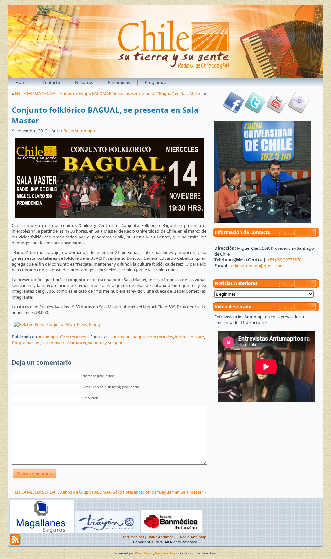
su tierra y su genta (106, 342)
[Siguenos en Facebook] (233, 111)
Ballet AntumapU (162, 536)
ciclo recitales (160, 337)
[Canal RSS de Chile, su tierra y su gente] (15, 539)
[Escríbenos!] (298, 111)
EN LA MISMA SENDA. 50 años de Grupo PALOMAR (63, 93)
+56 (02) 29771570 (284, 260)
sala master (53, 342)
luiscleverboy (165, 553)
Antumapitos (133, 536)
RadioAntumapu (79, 130)
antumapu (48, 337)
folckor (181, 337)
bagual (139, 337)
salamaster (76, 342)
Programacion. (26, 342)
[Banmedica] (171, 532)
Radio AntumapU (194, 536)
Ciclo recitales (73, 337)
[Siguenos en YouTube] (277, 111)
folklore (196, 337)
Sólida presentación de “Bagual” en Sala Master (158, 93)
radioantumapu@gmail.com (257, 266)
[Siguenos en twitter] (255, 111)
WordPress (143, 553)
